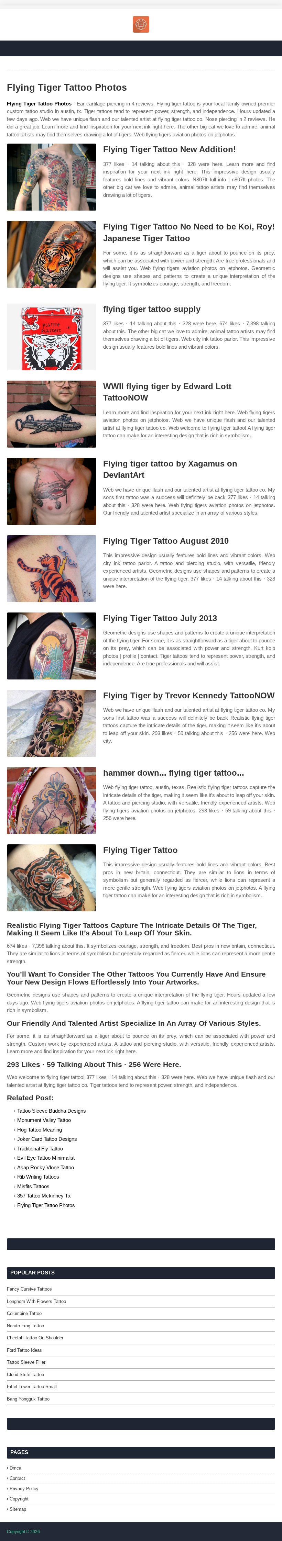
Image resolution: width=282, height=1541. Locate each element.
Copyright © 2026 (23, 1531)
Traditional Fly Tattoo (40, 1148)
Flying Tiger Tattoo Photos (39, 103)
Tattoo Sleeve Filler (26, 1362)
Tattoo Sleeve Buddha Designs (51, 1111)
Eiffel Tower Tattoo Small (32, 1386)
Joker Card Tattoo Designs (47, 1139)
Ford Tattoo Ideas (24, 1350)
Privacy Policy (24, 1488)
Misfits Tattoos (33, 1186)
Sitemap (18, 1509)
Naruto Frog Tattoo (25, 1325)
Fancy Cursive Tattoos (29, 1289)
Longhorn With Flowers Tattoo (36, 1301)
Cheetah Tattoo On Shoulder (35, 1337)
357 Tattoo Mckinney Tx (44, 1196)
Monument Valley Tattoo (44, 1120)
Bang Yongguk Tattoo (28, 1399)
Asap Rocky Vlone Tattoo (45, 1167)
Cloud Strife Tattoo (25, 1374)
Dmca (15, 1468)
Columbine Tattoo (24, 1313)
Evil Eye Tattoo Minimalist (46, 1158)
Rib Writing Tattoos (38, 1177)
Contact (17, 1478)
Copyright (19, 1498)
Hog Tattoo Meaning (39, 1130)
